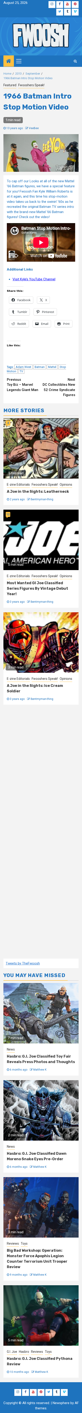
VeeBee (34, 128)
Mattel (52, 367)
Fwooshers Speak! (31, 85)
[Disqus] (41, 771)
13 (8, 617)
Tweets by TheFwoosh (23, 963)
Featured (9, 85)
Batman (40, 367)
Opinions (66, 484)
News (11, 1049)
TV (21, 371)
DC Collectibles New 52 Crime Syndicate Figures (59, 387)
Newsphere (61, 1403)
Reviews (13, 1243)
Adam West (23, 367)
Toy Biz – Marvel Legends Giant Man (22, 385)
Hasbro (24, 1351)
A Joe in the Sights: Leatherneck (38, 491)
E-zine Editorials (18, 484)
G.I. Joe (12, 1351)
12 (8, 514)
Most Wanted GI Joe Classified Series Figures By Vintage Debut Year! (37, 588)
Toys (24, 1243)
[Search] (75, 61)
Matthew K (39, 1069)
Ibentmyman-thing (42, 499)
